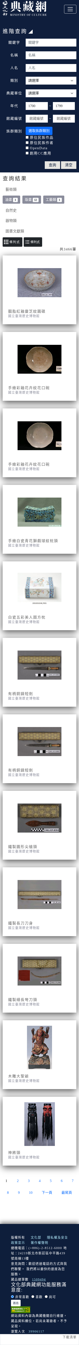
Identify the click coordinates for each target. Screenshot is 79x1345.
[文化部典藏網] (25, 7)
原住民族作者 (42, 143)
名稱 (14, 55)
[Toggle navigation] (70, 9)
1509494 (39, 1279)
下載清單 (70, 1337)
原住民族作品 (42, 137)
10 (30, 1192)
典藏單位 (14, 93)
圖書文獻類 (14, 231)
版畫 (31, 199)
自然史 (11, 210)
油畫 (10, 199)
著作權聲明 (39, 1242)
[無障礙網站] (20, 1309)
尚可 (52, 1297)
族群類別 (14, 131)
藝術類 (11, 189)
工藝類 (53, 199)
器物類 (11, 221)
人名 (14, 68)
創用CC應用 (40, 153)
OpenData (39, 148)
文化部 (36, 1237)
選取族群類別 (39, 131)
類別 (14, 80)
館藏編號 (14, 118)
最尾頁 (66, 1192)
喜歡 (39, 1297)
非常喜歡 (22, 1297)
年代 (14, 106)
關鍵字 (14, 42)
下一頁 (47, 1192)
